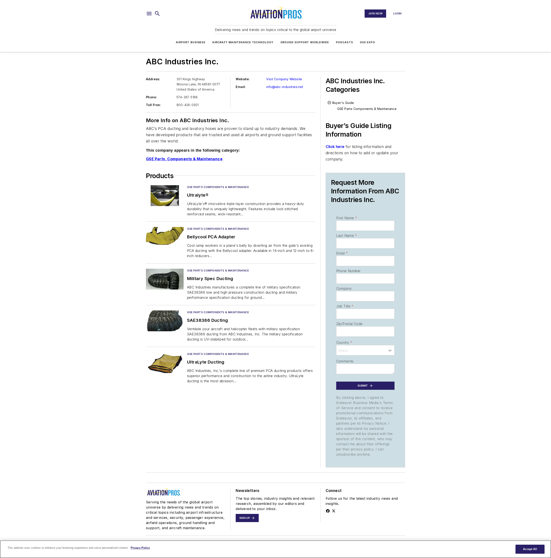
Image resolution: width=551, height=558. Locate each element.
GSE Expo (367, 42)
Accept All (530, 549)
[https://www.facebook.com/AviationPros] (328, 511)
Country (344, 342)
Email (342, 253)
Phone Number (348, 271)
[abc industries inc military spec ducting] (165, 279)
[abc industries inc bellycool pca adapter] (165, 237)
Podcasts (344, 42)
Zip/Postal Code (349, 324)
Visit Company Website (284, 79)
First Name (346, 218)
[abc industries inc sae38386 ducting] (165, 320)
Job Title (345, 306)
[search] (157, 13)
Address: (153, 79)
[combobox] (365, 350)
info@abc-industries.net (284, 87)
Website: (243, 79)
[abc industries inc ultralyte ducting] (165, 362)
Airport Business (190, 42)
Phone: (151, 97)
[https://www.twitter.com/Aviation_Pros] (333, 511)
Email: (241, 87)
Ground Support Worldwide (304, 42)
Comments (345, 361)
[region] (275, 549)
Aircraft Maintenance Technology (242, 42)
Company (344, 288)
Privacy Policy (140, 547)
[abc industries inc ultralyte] (165, 195)
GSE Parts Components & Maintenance (218, 187)
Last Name (346, 235)
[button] (149, 13)
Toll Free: (153, 105)
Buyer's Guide (343, 103)
